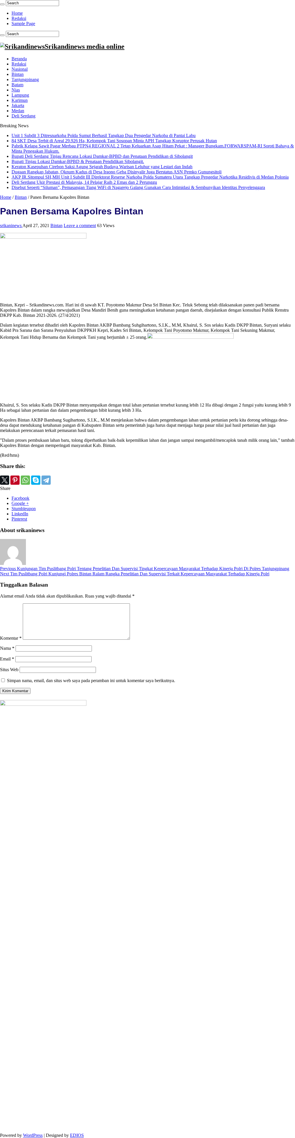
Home (17, 13)
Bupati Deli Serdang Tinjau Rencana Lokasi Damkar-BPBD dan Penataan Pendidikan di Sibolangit (102, 156)
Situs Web (9, 669)
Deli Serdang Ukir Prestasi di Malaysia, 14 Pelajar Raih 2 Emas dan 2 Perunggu (84, 182)
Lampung (20, 95)
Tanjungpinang (25, 79)
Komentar (11, 638)
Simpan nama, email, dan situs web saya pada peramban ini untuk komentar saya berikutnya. (91, 680)
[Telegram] (46, 480)
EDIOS (77, 1135)
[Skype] (35, 480)
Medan (18, 110)
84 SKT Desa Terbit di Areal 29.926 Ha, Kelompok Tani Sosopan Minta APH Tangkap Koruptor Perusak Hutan (114, 140)
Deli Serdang (23, 115)
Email (7, 658)
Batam (17, 84)
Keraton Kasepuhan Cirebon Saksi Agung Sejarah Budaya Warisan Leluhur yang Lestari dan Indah (102, 166)
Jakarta (18, 105)
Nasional (20, 69)
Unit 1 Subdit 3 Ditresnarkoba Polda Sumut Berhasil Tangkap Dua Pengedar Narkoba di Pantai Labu (104, 135)
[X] (4, 480)
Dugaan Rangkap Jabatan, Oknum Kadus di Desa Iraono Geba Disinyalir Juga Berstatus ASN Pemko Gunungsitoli (117, 171)
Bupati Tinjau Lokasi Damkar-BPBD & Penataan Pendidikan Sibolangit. (78, 161)
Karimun (20, 100)
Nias (16, 89)
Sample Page (23, 23)
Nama (7, 648)
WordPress (33, 1135)
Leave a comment (80, 225)
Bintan (18, 74)
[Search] (2, 4)
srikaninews (11, 225)
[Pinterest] (15, 480)
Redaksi (19, 18)
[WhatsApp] (25, 480)
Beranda (19, 58)
